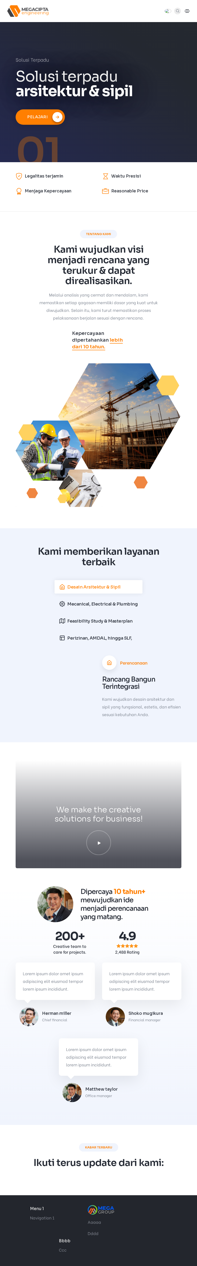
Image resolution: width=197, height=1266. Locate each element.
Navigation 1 (42, 1218)
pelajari (37, 116)
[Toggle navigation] (187, 11)
